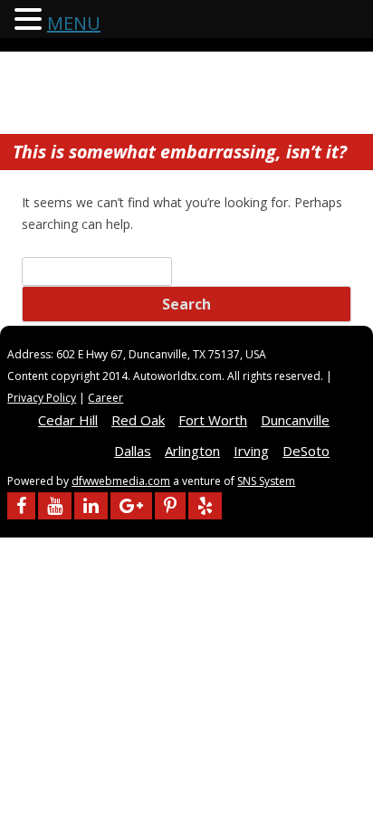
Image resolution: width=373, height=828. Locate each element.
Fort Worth (212, 420)
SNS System (266, 481)
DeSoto (306, 451)
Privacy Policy (41, 397)
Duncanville (295, 420)
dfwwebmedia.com (121, 481)
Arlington (192, 451)
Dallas (132, 451)
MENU (73, 23)
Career (105, 397)
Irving (251, 451)
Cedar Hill (68, 420)
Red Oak (138, 420)
